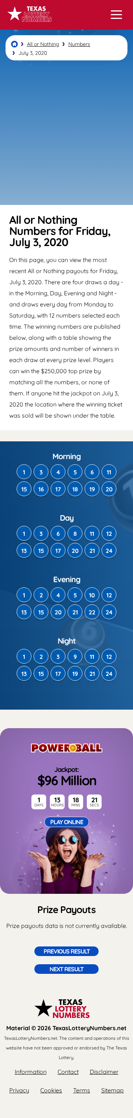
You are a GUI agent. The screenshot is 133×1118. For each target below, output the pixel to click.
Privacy (19, 1090)
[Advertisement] (66, 132)
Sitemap (112, 1090)
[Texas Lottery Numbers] (14, 44)
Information (31, 1071)
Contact (68, 1071)
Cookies (51, 1090)
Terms (81, 1090)
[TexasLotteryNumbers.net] (28, 25)
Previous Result (67, 951)
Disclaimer (104, 1071)
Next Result (66, 969)
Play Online (66, 822)
